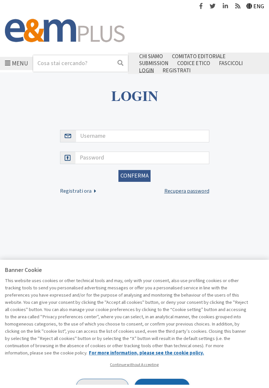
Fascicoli (231, 63)
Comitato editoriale (199, 56)
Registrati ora (76, 191)
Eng (258, 6)
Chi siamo (151, 56)
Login (146, 70)
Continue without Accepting (134, 365)
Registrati (177, 70)
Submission (153, 63)
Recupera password (186, 191)
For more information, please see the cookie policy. (146, 353)
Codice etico (193, 63)
